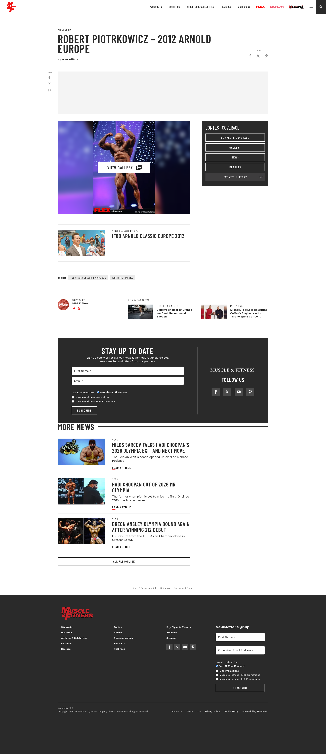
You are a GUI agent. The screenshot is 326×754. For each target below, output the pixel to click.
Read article (121, 467)
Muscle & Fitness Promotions (92, 397)
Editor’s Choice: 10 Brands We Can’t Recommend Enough (174, 313)
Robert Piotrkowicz (123, 277)
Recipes (65, 648)
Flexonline (64, 30)
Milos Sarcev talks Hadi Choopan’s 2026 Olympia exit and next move (150, 447)
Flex (260, 6)
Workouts (156, 6)
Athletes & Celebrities (200, 6)
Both (103, 392)
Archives (171, 632)
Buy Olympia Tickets (178, 627)
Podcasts (119, 643)
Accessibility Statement (255, 711)
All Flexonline (124, 561)
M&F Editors (70, 59)
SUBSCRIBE (84, 410)
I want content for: (83, 392)
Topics (118, 627)
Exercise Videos (123, 638)
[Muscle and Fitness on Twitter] (227, 392)
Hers (276, 6)
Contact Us (177, 711)
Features (226, 6)
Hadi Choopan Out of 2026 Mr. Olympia (144, 487)
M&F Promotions (229, 670)
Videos (118, 632)
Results (235, 167)
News (235, 157)
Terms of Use (194, 711)
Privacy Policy (212, 711)
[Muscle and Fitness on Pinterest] (250, 392)
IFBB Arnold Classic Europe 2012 (148, 236)
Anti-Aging (244, 6)
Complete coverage (235, 137)
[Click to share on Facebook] (250, 56)
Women (122, 392)
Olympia (296, 7)
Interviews (236, 306)
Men (111, 392)
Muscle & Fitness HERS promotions (240, 674)
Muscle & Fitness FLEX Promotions (96, 401)
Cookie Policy (231, 711)
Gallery (235, 147)
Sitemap (171, 638)
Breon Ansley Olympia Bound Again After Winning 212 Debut (151, 527)
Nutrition (174, 6)
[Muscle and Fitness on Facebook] (216, 392)
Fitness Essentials (167, 306)
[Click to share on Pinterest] (266, 56)
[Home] (11, 11)
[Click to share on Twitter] (258, 56)
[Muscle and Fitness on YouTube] (239, 392)
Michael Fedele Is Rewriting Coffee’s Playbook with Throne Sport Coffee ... (248, 313)
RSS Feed (119, 648)
